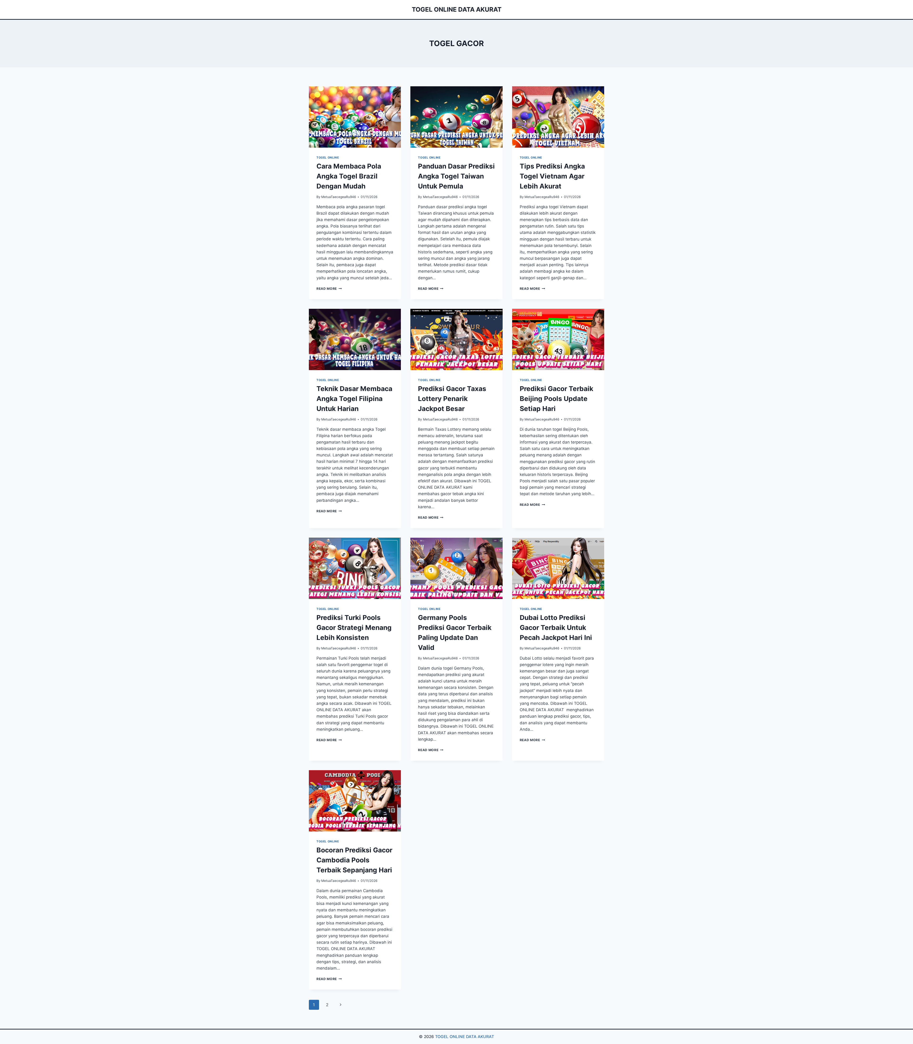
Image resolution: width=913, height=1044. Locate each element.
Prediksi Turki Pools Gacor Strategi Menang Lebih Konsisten (354, 628)
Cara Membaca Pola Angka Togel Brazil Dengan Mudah (348, 176)
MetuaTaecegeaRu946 (338, 197)
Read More (329, 288)
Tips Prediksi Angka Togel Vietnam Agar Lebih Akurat (552, 176)
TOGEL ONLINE (327, 157)
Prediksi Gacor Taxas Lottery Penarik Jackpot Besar (452, 399)
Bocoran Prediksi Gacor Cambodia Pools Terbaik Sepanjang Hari (354, 860)
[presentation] (355, 117)
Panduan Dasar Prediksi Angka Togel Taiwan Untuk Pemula (456, 176)
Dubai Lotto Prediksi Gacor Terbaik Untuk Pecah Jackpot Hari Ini (556, 628)
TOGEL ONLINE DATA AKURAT (464, 1036)
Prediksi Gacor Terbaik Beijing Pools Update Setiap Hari (556, 399)
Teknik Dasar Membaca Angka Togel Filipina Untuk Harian (354, 399)
